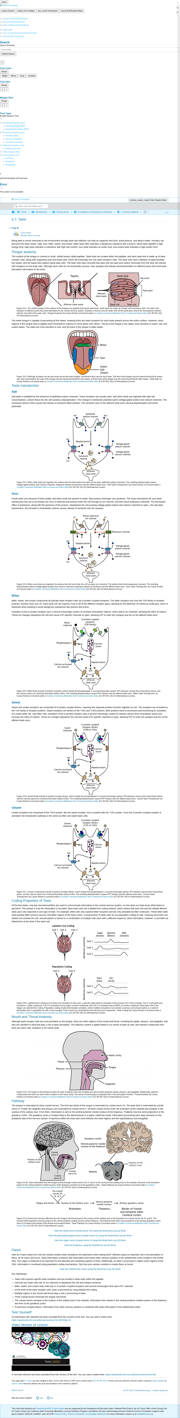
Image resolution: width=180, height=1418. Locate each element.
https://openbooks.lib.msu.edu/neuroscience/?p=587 (130, 1374)
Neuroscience (62, 212)
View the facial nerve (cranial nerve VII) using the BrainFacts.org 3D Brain (90, 1231)
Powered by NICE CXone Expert (50, 1408)
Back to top (16, 1390)
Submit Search (8, 54)
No (52, 1398)
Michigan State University (30, 235)
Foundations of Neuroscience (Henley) (95, 212)
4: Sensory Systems (130, 212)
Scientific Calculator (14, 142)
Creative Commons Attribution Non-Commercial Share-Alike (121, 313)
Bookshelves (41, 212)
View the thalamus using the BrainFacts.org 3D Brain (90, 1245)
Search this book (7, 45)
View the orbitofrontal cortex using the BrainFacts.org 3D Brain (90, 1269)
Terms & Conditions (76, 1414)
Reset (4, 72)
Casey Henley (25, 233)
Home (24, 212)
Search (16, 206)
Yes (41, 1398)
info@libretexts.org (144, 1414)
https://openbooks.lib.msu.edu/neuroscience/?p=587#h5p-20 (41, 1320)
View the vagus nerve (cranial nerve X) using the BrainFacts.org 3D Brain (90, 1240)
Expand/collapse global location (166, 211)
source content (18, 1384)
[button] (10, 161)
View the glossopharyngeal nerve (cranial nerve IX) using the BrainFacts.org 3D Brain (90, 1235)
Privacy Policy (60, 1414)
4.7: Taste (28, 1381)
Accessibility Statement (96, 1414)
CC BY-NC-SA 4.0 (101, 1381)
